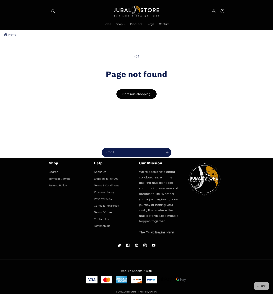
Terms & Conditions (106, 185)
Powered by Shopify (147, 292)
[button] (53, 11)
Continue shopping (136, 94)
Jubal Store (130, 292)
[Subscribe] (167, 152)
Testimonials (102, 226)
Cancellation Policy (106, 205)
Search (53, 172)
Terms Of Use (103, 212)
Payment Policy (104, 192)
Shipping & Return (106, 179)
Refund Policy (58, 185)
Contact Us (101, 219)
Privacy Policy (103, 199)
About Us (100, 172)
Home (12, 34)
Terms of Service (60, 179)
